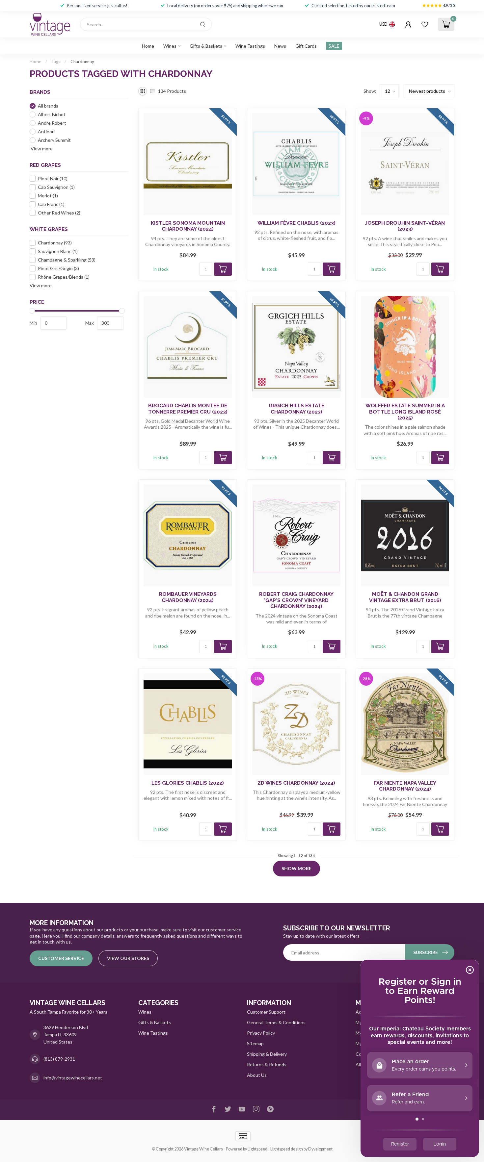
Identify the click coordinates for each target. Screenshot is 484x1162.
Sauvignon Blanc (58, 251)
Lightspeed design (286, 1149)
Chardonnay (82, 61)
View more (41, 148)
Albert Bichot (52, 114)
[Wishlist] (424, 24)
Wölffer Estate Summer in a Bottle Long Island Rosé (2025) (405, 412)
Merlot (48, 195)
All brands (48, 105)
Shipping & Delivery (267, 1054)
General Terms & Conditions (276, 1022)
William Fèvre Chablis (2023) (296, 223)
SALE (334, 46)
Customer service (61, 958)
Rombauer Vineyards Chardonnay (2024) (188, 597)
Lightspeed (257, 1149)
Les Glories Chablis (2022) (187, 783)
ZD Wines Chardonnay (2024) (296, 783)
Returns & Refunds (266, 1064)
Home (148, 46)
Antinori (46, 131)
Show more (296, 868)
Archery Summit (54, 140)
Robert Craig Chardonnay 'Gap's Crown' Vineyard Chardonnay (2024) (296, 600)
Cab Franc (51, 204)
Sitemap (255, 1043)
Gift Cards (306, 46)
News (280, 46)
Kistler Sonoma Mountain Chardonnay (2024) (188, 226)
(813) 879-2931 (59, 1059)
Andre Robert (52, 122)
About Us (257, 1075)
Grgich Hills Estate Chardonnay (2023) (296, 409)
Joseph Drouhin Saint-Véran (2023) (405, 226)
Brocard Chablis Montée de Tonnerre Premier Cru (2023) (188, 409)
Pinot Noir (52, 178)
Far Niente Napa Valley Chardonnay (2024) (405, 786)
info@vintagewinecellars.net (72, 1077)
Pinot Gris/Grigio (58, 268)
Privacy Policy (261, 1033)
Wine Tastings (250, 46)
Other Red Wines (59, 212)
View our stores (128, 958)
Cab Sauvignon (56, 187)
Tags (55, 61)
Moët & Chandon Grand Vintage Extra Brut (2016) (405, 597)
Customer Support (266, 1012)
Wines (169, 46)
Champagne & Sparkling (66, 260)
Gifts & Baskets (206, 46)
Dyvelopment (320, 1149)
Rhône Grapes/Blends (64, 277)
